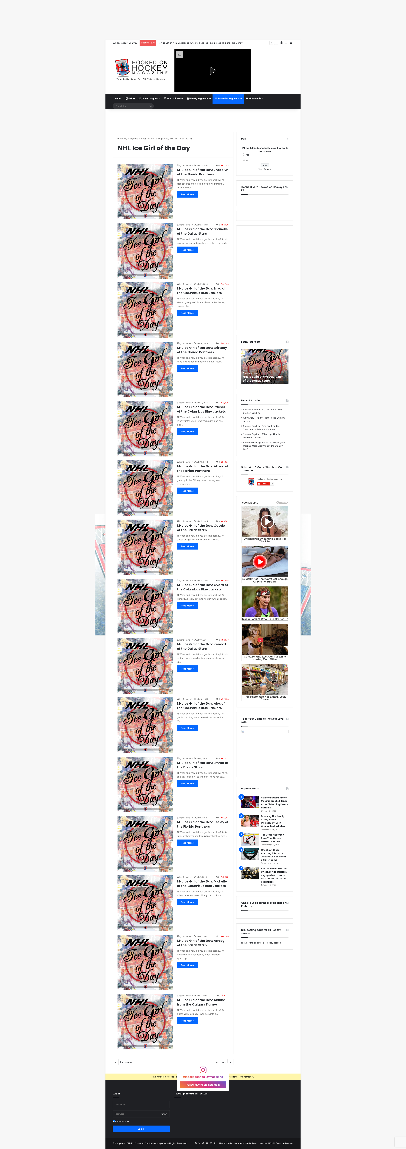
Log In (141, 1128)
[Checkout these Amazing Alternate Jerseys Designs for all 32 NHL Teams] (250, 854)
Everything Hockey (137, 138)
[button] (212, 70)
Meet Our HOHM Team (245, 1143)
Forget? (164, 1114)
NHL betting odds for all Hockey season (261, 942)
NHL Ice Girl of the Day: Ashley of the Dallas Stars (201, 942)
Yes (247, 154)
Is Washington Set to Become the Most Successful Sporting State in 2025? (195, 43)
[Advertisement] (203, 119)
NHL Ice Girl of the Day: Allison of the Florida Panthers (202, 468)
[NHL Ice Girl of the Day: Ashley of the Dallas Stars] (145, 962)
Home (118, 98)
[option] (264, 366)
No (247, 160)
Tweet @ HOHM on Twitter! (191, 1093)
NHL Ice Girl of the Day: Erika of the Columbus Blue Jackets (201, 290)
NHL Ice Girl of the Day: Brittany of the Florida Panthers (202, 349)
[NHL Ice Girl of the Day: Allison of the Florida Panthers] (145, 488)
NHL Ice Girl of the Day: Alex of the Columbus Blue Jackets (201, 705)
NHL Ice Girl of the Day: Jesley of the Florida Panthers (202, 824)
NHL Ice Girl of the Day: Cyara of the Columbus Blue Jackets (202, 587)
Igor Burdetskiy (186, 165)
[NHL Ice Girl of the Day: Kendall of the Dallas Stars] (145, 666)
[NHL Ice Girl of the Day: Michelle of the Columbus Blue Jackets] (145, 903)
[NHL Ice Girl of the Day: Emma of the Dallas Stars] (145, 784)
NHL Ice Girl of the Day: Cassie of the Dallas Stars (201, 527)
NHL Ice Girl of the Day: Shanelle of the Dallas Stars (202, 231)
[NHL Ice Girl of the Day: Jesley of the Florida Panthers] (145, 844)
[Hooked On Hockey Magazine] (141, 68)
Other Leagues (149, 98)
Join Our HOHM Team (270, 1143)
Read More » (187, 194)
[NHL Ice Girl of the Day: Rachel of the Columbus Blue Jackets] (145, 428)
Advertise (288, 1143)
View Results (265, 169)
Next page (221, 1062)
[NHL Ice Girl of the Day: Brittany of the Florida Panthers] (145, 369)
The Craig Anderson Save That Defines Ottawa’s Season (272, 838)
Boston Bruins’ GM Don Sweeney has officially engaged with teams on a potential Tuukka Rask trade (274, 875)
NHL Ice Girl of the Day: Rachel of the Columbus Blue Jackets (201, 409)
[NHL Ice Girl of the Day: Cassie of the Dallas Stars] (145, 547)
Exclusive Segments (228, 98)
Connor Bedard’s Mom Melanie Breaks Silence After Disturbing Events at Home (274, 802)
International (173, 98)
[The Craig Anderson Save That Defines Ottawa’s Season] (250, 839)
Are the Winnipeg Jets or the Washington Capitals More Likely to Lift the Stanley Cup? (264, 445)
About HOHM (225, 1143)
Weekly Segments (199, 98)
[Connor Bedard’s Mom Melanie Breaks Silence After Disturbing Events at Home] (250, 802)
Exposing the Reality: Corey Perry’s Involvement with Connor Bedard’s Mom (274, 821)
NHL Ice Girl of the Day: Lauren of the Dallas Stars (264, 379)
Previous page (127, 1062)
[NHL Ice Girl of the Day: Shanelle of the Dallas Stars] (145, 251)
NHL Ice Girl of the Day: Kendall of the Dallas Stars (201, 646)
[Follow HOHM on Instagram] (203, 1071)
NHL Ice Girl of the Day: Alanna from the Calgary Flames (201, 1002)
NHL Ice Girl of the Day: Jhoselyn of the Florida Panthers (202, 172)
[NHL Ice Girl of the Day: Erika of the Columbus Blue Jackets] (145, 310)
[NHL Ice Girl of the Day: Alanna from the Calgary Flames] (145, 1021)
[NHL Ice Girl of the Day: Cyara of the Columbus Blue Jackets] (145, 606)
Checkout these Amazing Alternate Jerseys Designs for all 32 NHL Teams (274, 855)
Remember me (122, 1121)
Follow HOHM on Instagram (203, 1084)
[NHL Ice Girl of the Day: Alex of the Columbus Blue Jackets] (145, 725)
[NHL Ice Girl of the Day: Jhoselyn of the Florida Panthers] (145, 191)
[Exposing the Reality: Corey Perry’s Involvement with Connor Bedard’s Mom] (250, 821)
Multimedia (254, 98)
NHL (130, 98)
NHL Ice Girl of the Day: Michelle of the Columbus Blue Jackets (202, 883)
